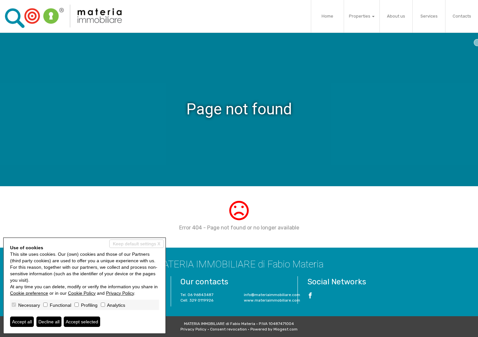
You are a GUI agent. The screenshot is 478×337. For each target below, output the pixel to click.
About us (396, 16)
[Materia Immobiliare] (63, 16)
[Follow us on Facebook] (310, 296)
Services (429, 16)
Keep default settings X (136, 243)
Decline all (49, 321)
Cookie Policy (82, 293)
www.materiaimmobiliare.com (272, 300)
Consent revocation (228, 329)
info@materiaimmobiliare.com (272, 294)
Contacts (462, 16)
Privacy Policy (193, 329)
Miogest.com (285, 329)
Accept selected (82, 321)
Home (327, 16)
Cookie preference (29, 293)
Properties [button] (360, 16)
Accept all (22, 321)
